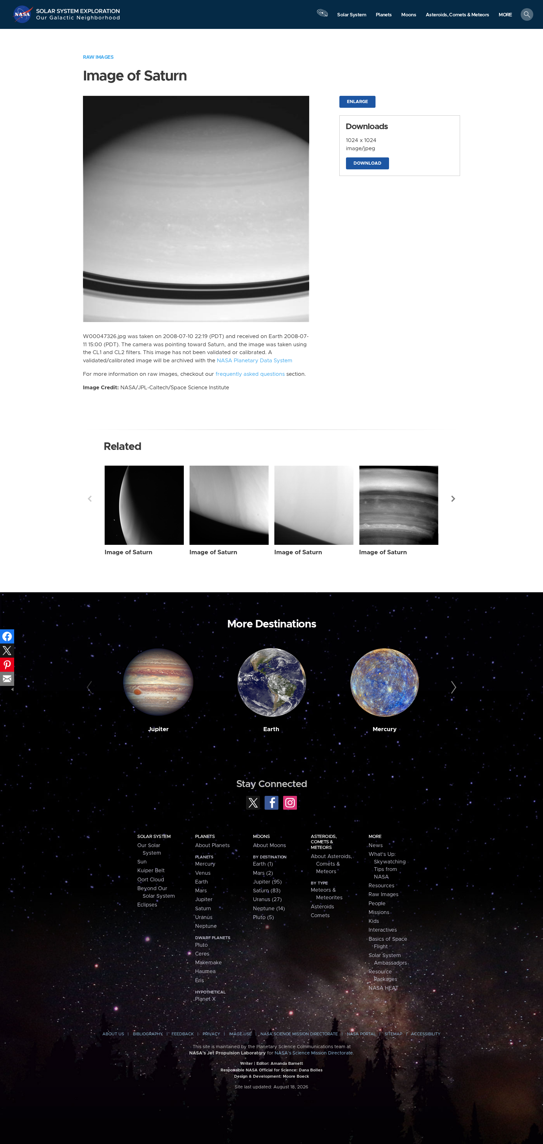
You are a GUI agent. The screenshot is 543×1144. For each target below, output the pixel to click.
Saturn (203, 908)
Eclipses (147, 904)
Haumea (205, 971)
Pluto (201, 945)
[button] (505, 15)
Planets (205, 836)
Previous (89, 498)
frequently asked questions (250, 374)
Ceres (202, 953)
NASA (24, 14)
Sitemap (393, 1034)
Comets (320, 915)
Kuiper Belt (151, 870)
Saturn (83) (267, 890)
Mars (201, 890)
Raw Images (98, 57)
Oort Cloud (150, 879)
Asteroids (322, 906)
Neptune (206, 926)
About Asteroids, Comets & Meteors (331, 864)
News (376, 845)
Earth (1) (263, 864)
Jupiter (158, 729)
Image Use (240, 1034)
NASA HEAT (383, 988)
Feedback (183, 1034)
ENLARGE (357, 102)
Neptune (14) (269, 908)
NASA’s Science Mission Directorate (314, 1053)
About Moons (269, 845)
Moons (261, 836)
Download (367, 163)
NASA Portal (361, 1034)
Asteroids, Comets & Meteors (324, 842)
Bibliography (148, 1034)
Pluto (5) (263, 917)
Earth (271, 729)
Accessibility (426, 1034)
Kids (374, 921)
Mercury (385, 729)
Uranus (203, 917)
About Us (113, 1034)
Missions (379, 912)
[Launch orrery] (322, 16)
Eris (199, 980)
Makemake (208, 962)
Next (453, 498)
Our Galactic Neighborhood (78, 19)
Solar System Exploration (78, 9)
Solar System (153, 836)
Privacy (211, 1034)
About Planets (212, 845)
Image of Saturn (128, 552)
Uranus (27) (267, 899)
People (377, 903)
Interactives (383, 930)
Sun (142, 861)
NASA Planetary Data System (254, 361)
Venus (203, 873)
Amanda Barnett (287, 1064)
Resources (381, 885)
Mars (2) (263, 873)
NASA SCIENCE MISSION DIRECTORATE (299, 1034)
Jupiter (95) (267, 881)
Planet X (205, 999)
